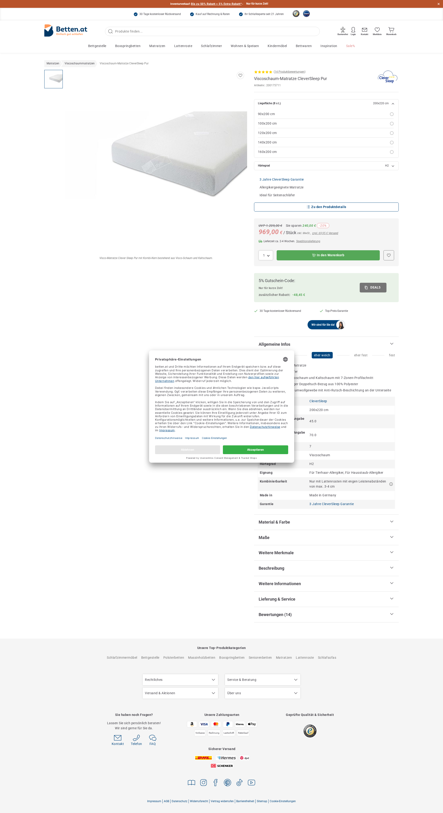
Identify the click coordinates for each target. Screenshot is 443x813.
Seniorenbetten (260, 657)
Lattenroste (183, 46)
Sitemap (262, 801)
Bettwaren (304, 46)
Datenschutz (179, 801)
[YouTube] (251, 783)
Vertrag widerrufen (222, 801)
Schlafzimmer (211, 46)
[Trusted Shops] (296, 13)
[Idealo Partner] (306, 13)
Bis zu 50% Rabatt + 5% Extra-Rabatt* (216, 4)
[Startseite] (65, 31)
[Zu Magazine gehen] (191, 783)
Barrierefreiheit (245, 801)
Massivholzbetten (201, 657)
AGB (166, 801)
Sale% (350, 46)
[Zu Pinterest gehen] (227, 783)
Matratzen (157, 46)
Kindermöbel (277, 46)
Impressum (154, 801)
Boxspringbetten (128, 46)
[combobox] (266, 255)
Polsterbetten (173, 657)
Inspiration (328, 46)
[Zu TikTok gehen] (239, 783)
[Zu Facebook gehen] (215, 783)
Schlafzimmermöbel (122, 657)
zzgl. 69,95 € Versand (325, 233)
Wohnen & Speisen (245, 46)
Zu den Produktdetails (328, 207)
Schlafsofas (327, 657)
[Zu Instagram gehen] (203, 783)
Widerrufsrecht (199, 801)
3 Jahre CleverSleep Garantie (282, 179)
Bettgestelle (97, 46)
